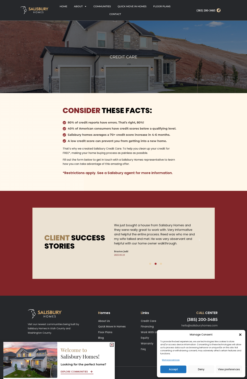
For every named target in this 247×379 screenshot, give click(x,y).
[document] (123, 189)
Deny (201, 369)
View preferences (229, 369)
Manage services (171, 360)
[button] (240, 334)
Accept (173, 369)
